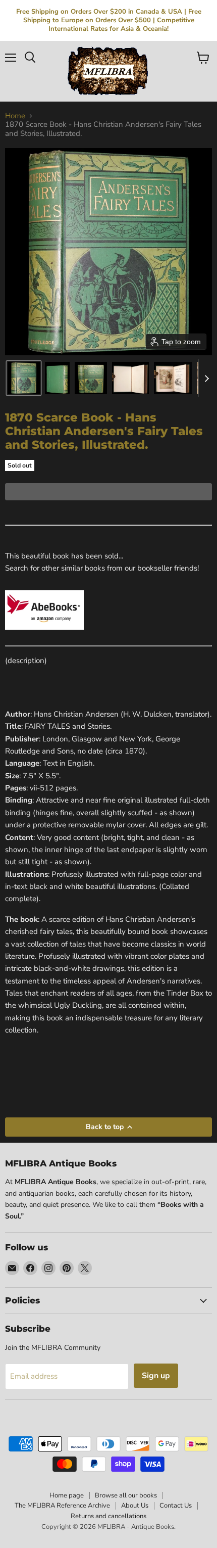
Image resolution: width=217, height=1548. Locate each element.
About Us (134, 1505)
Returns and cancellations (108, 1516)
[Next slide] (206, 378)
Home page (66, 1495)
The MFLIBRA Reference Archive (62, 1505)
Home (15, 116)
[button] (24, 378)
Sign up (156, 1375)
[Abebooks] (44, 635)
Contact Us (175, 1505)
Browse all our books (126, 1495)
